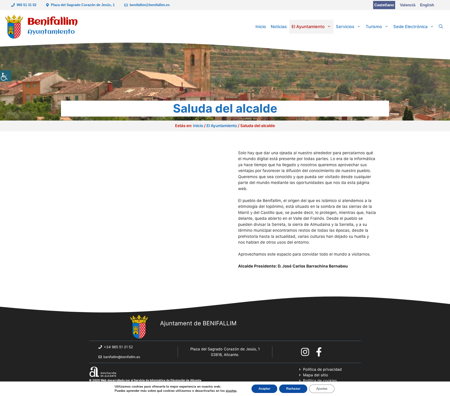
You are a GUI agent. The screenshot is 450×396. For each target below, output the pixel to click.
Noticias (279, 26)
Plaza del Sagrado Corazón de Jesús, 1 (83, 5)
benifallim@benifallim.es (150, 5)
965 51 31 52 (26, 5)
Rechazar (293, 388)
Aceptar (264, 388)
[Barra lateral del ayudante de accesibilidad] (5, 75)
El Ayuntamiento (308, 26)
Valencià (407, 5)
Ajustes (321, 388)
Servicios (345, 26)
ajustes (231, 391)
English (427, 5)
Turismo (374, 26)
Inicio (260, 26)
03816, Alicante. (225, 354)
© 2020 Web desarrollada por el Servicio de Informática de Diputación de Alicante (145, 380)
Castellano (384, 5)
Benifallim (52, 22)
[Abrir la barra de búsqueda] (440, 27)
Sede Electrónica (410, 26)
